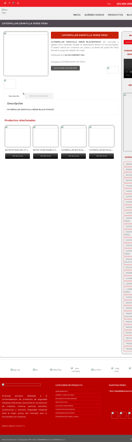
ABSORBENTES (62, 391)
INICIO (77, 15)
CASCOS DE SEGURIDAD (65, 409)
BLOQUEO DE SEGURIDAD (66, 398)
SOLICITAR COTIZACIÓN (65, 68)
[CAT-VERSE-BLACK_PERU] (10, 84)
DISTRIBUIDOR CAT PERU (73, 62)
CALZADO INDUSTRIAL (64, 406)
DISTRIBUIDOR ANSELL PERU (67, 417)
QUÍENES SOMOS (94, 15)
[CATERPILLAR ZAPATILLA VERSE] (26, 54)
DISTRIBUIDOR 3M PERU (65, 413)
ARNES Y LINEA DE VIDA (65, 395)
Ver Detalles (17, 156)
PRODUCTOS (115, 15)
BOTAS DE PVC (62, 402)
